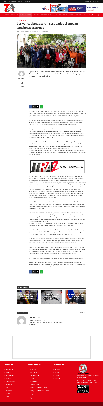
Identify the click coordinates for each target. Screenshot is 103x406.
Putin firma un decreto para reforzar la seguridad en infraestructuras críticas (75, 296)
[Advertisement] (57, 91)
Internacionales (25, 15)
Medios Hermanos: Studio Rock (38, 395)
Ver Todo (82, 312)
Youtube (57, 372)
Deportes (36, 15)
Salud (55, 15)
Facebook (57, 369)
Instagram (57, 378)
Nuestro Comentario (75, 15)
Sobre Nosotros (12, 1)
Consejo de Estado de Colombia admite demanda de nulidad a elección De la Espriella (27, 296)
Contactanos (27, 1)
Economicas (63, 15)
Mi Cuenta (33, 369)
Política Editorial (34, 375)
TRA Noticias (34, 31)
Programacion (9, 369)
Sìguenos (32, 398)
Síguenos (87, 15)
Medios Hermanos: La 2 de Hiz (38, 387)
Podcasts (20, 1)
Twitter (57, 375)
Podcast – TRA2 (34, 384)
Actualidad (14, 15)
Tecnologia (9, 384)
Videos (7, 396)
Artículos (8, 393)
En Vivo (5, 1)
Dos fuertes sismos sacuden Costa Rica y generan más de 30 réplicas (51, 296)
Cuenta (87, 1)
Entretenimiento (46, 15)
